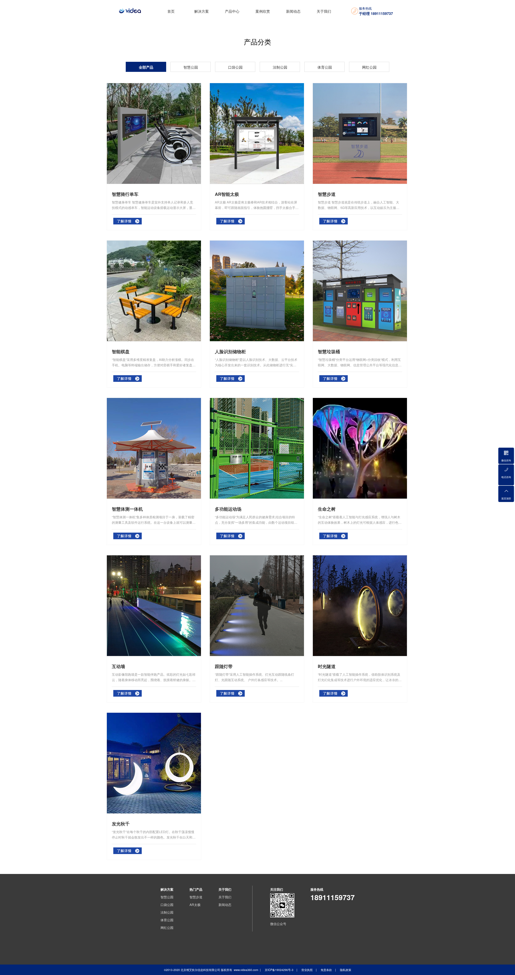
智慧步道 (196, 897)
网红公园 (369, 67)
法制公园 (280, 67)
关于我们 (324, 11)
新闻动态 (293, 11)
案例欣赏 (262, 11)
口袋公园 (235, 67)
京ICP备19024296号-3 (279, 970)
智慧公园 (190, 67)
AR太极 (195, 904)
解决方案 (201, 11)
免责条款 (326, 970)
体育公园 (324, 67)
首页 (171, 11)
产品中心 (232, 11)
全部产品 (146, 67)
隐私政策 (345, 970)
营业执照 (307, 970)
